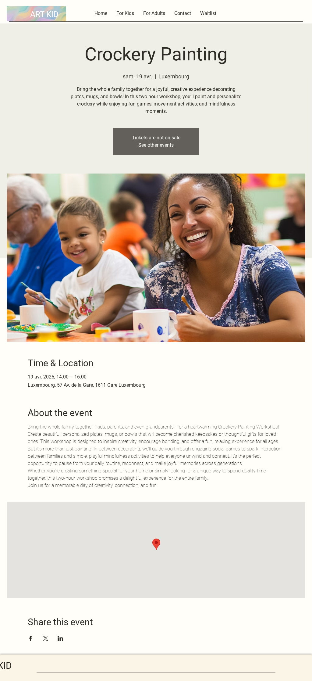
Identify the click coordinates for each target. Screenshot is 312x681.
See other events (156, 145)
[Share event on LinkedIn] (60, 638)
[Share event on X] (45, 638)
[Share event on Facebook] (31, 638)
